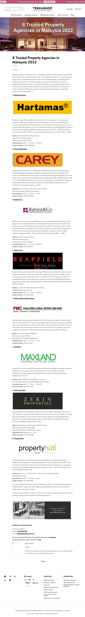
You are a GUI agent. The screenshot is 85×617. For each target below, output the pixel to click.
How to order (30, 613)
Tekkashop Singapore (70, 580)
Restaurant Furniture (47, 15)
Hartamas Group (20, 95)
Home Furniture (63, 15)
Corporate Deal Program (51, 587)
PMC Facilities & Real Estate (24, 298)
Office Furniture (16, 15)
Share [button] (16, 70)
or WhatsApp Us (45, 2)
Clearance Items (48, 590)
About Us (55, 613)
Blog (72, 15)
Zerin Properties (19, 390)
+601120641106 (22, 531)
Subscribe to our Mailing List (52, 598)
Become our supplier (49, 582)
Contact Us (47, 585)
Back (43, 561)
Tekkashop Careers (49, 580)
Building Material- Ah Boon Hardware (72, 585)
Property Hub (18, 438)
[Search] (20, 9)
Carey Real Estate (20, 149)
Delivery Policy (39, 613)
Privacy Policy (48, 613)
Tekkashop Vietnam (69, 582)
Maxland (17, 347)
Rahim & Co (18, 200)
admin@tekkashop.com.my (25, 533)
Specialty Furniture (31, 15)
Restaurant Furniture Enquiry (50, 595)
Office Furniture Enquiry (50, 592)
